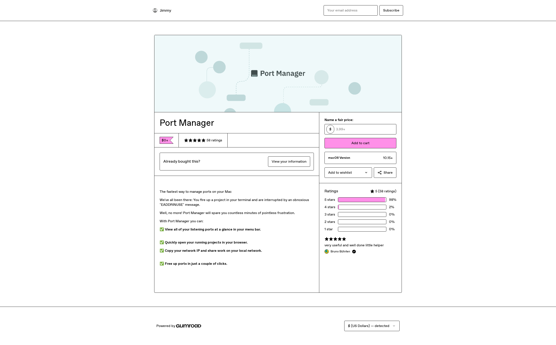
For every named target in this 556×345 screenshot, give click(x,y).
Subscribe (391, 10)
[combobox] (348, 172)
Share (388, 172)
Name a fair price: (338, 120)
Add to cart (360, 143)
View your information (289, 161)
